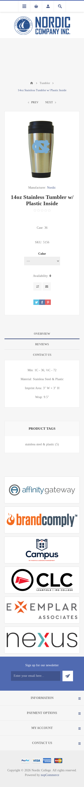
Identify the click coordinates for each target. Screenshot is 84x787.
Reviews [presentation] (42, 344)
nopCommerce (50, 775)
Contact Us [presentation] (42, 354)
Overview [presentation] (42, 333)
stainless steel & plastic (39, 444)
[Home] (31, 83)
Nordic (51, 187)
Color (42, 253)
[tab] (42, 334)
